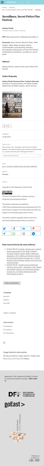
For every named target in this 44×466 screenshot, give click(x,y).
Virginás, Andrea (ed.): (24, 251)
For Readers (7, 326)
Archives (12, 7)
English (6, 300)
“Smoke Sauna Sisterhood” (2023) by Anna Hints (22, 266)
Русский (6, 303)
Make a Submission (12, 283)
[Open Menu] (2, 2)
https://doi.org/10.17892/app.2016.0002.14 (22, 37)
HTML (7, 126)
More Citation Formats (11, 155)
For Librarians (8, 333)
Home (4, 7)
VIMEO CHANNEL (9, 313)
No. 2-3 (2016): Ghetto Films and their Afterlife (17, 10)
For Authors (7, 330)
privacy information (13, 359)
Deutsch (6, 296)
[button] (6, 229)
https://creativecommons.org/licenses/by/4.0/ (22, 207)
